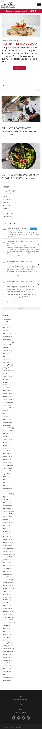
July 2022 (5, 411)
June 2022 (5, 413)
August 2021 (6, 439)
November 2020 (7, 465)
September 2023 (7, 373)
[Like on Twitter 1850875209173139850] (15, 256)
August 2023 (6, 376)
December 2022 (7, 399)
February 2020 (7, 488)
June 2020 (5, 479)
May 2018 (5, 497)
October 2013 (7, 654)
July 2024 (5, 353)
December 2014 (7, 614)
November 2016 (7, 548)
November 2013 (7, 651)
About (21, 709)
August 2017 (6, 522)
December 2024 (7, 342)
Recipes (5, 211)
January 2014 (6, 646)
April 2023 (6, 388)
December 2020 (7, 462)
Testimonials (6, 217)
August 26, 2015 (15, 40)
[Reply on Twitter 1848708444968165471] (8, 302)
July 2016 (5, 560)
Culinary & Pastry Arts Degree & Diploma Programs (20, 129)
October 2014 (7, 620)
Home (21, 696)
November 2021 (7, 431)
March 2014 (6, 640)
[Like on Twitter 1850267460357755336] (15, 276)
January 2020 (6, 491)
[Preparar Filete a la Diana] (21, 26)
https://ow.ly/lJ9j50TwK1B (19, 297)
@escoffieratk (30, 241)
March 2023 (6, 391)
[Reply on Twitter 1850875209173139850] (8, 256)
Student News (6, 214)
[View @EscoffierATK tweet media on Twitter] (28, 297)
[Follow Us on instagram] (18, 718)
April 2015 (6, 603)
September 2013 (7, 657)
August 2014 (6, 626)
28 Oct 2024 (10, 243)
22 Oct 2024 (10, 284)
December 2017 (7, 511)
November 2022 (7, 402)
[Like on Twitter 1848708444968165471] (15, 302)
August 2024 (6, 350)
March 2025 (6, 333)
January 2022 (6, 425)
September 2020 (7, 471)
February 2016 (7, 574)
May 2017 (5, 531)
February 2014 (7, 643)
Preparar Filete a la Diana (19, 43)
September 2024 (7, 348)
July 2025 (5, 322)
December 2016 (7, 545)
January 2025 (6, 339)
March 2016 (6, 571)
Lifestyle (5, 208)
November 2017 (7, 514)
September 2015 (7, 588)
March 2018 (6, 502)
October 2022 (7, 405)
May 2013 (5, 669)
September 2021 (7, 436)
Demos (5, 40)
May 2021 (5, 448)
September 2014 (7, 623)
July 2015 (5, 594)
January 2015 (6, 611)
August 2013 (6, 660)
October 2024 (7, 345)
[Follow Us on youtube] (28, 718)
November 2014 (7, 617)
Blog (21, 704)
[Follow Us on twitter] (23, 718)
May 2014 (5, 634)
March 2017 (6, 537)
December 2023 (7, 371)
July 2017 (5, 525)
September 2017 (7, 520)
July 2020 (5, 477)
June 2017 (5, 528)
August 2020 (6, 474)
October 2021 (7, 434)
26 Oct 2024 (10, 263)
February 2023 (7, 393)
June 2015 (5, 597)
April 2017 (6, 534)
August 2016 (6, 557)
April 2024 (6, 359)
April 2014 (6, 637)
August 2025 (6, 319)
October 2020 (7, 468)
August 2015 (6, 591)
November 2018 (7, 494)
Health (4, 202)
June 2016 (5, 563)
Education (5, 199)
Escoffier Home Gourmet (15, 241)
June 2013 (5, 666)
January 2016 (6, 577)
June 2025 (5, 325)
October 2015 (7, 585)
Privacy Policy (21, 712)
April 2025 (6, 330)
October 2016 (7, 551)
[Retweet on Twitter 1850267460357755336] (11, 276)
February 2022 (7, 422)
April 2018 (6, 499)
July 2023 (5, 379)
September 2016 (7, 554)
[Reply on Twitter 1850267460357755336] (8, 276)
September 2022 (7, 408)
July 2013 (5, 663)
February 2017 (7, 540)
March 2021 (6, 454)
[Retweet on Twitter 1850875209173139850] (11, 256)
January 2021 (6, 459)
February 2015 (7, 608)
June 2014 (5, 631)
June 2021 (5, 445)
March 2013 (6, 674)
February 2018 (7, 505)
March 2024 (6, 362)
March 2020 (6, 485)
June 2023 (5, 382)
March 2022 (6, 419)
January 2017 (6, 542)
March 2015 (6, 605)
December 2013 (7, 648)
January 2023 (6, 396)
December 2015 (7, 580)
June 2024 (5, 356)
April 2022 (6, 416)
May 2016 (5, 565)
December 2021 (7, 428)
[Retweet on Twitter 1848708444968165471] (11, 302)
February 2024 (7, 365)
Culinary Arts (6, 194)
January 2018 (6, 508)
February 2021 (7, 456)
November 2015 (7, 583)
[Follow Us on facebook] (13, 718)
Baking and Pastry (8, 191)
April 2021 (6, 451)
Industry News (7, 205)
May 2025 (5, 328)
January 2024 (6, 368)
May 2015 (5, 600)
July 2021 (5, 442)
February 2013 (7, 677)
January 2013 (6, 680)
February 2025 (7, 336)
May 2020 (5, 482)
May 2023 (5, 385)
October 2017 (7, 517)
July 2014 (5, 628)
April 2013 (6, 671)
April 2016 (6, 568)
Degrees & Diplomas (21, 699)
